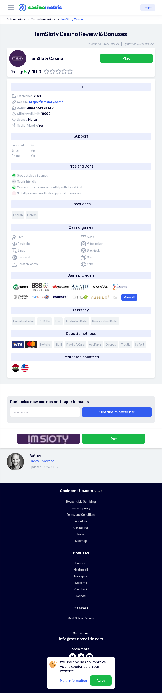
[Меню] (11, 7)
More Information (73, 681)
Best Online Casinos (81, 618)
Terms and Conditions (81, 515)
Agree (101, 680)
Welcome (81, 583)
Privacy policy (81, 508)
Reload (81, 596)
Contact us (81, 528)
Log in (148, 7)
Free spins (81, 576)
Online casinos (16, 19)
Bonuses (81, 563)
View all (129, 297)
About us (81, 521)
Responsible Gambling (81, 502)
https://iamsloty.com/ (46, 102)
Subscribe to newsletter (116, 412)
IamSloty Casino (72, 19)
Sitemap (81, 541)
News (81, 534)
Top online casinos (43, 19)
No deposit (81, 570)
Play (126, 58)
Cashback (81, 589)
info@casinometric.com (81, 639)
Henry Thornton (42, 461)
